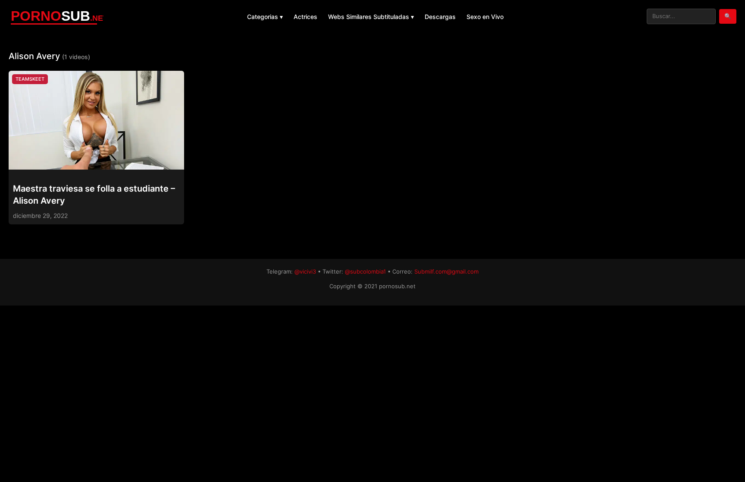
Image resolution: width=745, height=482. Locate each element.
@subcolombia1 (365, 271)
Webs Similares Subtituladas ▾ (371, 16)
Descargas (440, 16)
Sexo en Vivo (485, 16)
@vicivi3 (305, 271)
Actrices (305, 16)
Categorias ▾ (265, 16)
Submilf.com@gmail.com (446, 271)
